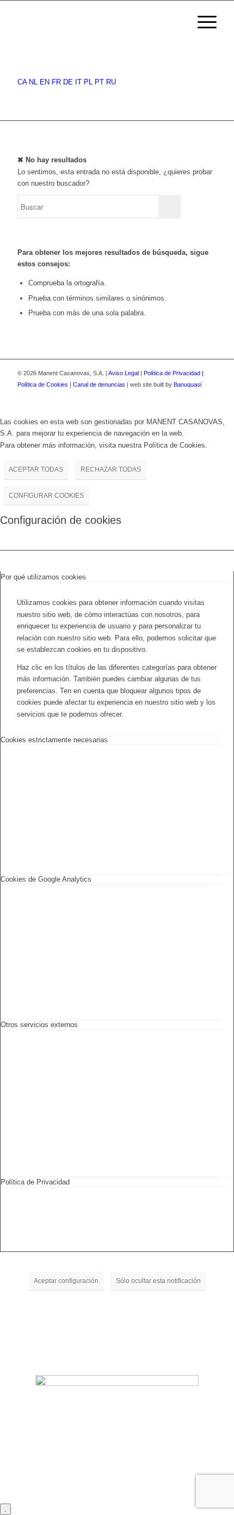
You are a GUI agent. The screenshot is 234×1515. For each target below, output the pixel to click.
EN (45, 82)
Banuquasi (187, 384)
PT (99, 82)
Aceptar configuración (66, 1281)
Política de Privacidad (173, 373)
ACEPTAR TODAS (36, 469)
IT (78, 82)
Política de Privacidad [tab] (35, 1182)
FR (56, 82)
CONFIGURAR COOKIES (46, 495)
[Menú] (202, 22)
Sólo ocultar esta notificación (158, 1281)
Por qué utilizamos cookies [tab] (43, 577)
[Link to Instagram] (192, 396)
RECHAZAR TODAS (111, 469)
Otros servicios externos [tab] (39, 1025)
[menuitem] (176, 22)
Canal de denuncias (99, 384)
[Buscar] (176, 22)
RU (111, 82)
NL (33, 82)
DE (68, 82)
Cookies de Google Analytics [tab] (46, 879)
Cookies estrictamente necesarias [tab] (54, 740)
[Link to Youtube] (208, 396)
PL (88, 82)
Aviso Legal (123, 373)
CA (22, 82)
